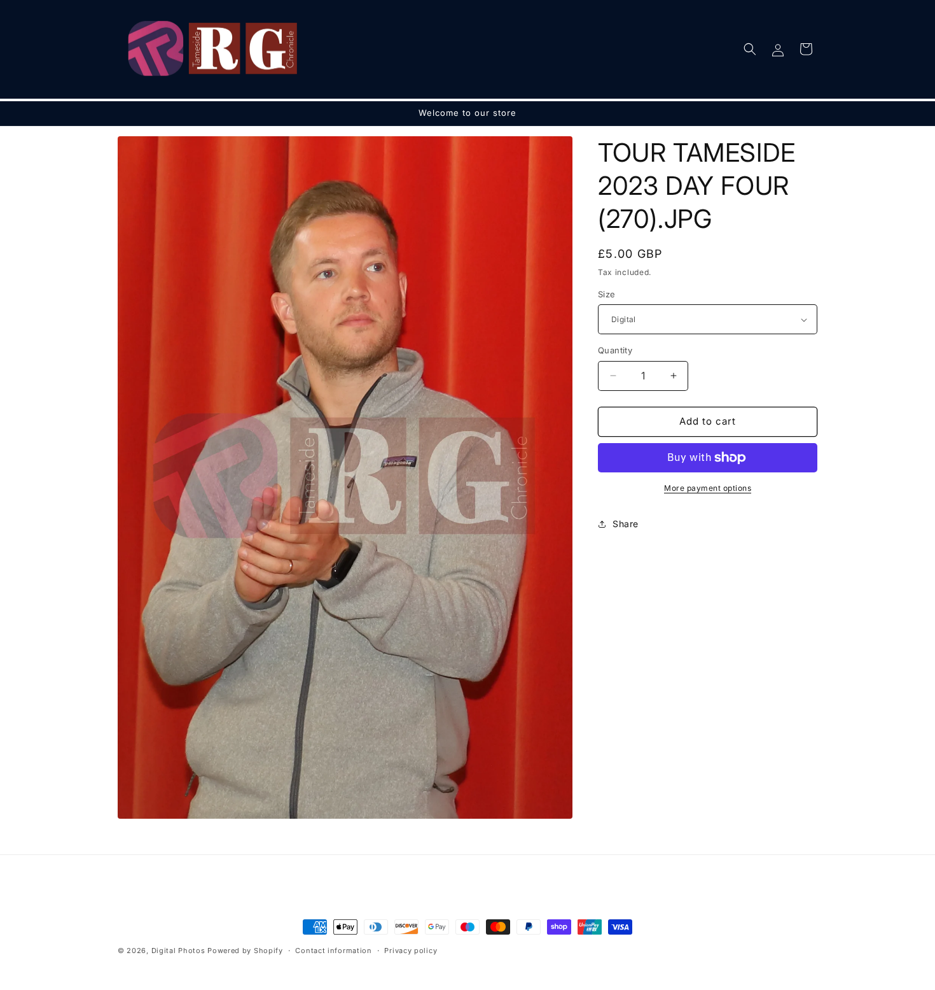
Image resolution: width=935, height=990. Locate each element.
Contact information (333, 950)
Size (607, 294)
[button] (750, 49)
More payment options (707, 488)
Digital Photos (178, 950)
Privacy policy (410, 950)
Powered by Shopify (245, 950)
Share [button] (626, 523)
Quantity (615, 350)
